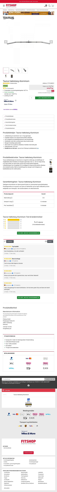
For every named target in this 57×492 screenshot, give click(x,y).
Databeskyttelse (33, 460)
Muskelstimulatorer (42, 483)
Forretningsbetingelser (9, 460)
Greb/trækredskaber (30, 9)
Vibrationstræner (8, 485)
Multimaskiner (24, 474)
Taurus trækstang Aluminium (21, 394)
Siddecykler (40, 478)
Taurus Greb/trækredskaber (42, 9)
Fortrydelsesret (32, 463)
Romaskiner (7, 474)
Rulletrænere (24, 479)
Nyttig (6, 253)
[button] (6, 70)
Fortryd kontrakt (28, 452)
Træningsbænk (24, 476)
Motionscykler (24, 472)
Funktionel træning (25, 481)
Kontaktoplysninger (33, 462)
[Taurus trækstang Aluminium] (7, 395)
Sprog (49, 241)
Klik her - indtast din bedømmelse (28, 233)
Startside (5, 9)
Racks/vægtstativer (8, 481)
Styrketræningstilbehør (20, 9)
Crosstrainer (7, 472)
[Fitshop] (11, 5)
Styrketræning (11, 9)
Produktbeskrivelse (10, 119)
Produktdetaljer (9, 116)
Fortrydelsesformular (8, 465)
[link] (11, 358)
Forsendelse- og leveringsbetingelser (12, 463)
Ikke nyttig (12, 253)
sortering (9, 241)
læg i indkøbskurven (44, 98)
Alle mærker (7, 488)
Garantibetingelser (10, 122)
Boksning (23, 478)
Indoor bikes (41, 476)
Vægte (5, 478)
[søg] (49, 5)
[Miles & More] (28, 432)
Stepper (40, 479)
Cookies (5, 462)
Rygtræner (6, 483)
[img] (15, 100)
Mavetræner (41, 481)
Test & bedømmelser (10, 125)
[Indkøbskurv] (53, 6)
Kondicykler (6, 479)
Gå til (7, 448)
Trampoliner (41, 474)
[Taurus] (8, 18)
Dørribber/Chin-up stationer (27, 483)
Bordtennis (6, 476)
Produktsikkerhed (10, 128)
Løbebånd (40, 472)
